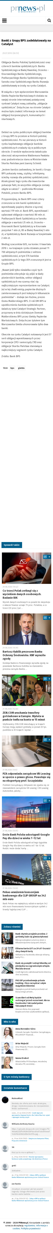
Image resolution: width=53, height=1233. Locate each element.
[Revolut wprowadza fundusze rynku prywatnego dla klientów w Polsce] (5, 1148)
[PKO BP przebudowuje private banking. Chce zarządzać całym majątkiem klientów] (7, 984)
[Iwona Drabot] (7, 1062)
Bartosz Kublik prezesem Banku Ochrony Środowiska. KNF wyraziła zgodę (24, 655)
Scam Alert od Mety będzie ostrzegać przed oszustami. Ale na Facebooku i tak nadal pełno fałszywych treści (32, 1001)
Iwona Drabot (22, 1058)
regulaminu (29, 1225)
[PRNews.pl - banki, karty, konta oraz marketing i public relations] (26, 8)
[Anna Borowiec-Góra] (7, 1033)
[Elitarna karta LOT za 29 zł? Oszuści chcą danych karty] (7, 952)
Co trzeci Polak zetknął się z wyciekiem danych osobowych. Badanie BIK (22, 594)
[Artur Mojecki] (7, 1047)
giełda (21, 368)
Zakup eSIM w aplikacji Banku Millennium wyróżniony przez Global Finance (30, 1176)
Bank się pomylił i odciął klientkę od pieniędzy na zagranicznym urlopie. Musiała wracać (33, 966)
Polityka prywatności (30, 1228)
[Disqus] (26, 417)
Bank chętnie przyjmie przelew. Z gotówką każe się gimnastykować (31, 935)
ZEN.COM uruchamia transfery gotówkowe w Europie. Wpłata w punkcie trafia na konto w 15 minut (24, 716)
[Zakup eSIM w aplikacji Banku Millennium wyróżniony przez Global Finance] (5, 1166)
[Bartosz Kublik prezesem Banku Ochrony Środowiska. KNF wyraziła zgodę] (26, 629)
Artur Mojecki (21, 1043)
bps (12, 368)
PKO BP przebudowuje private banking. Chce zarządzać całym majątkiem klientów (30, 983)
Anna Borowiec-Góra (25, 1029)
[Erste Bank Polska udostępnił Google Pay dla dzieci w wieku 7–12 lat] (26, 812)
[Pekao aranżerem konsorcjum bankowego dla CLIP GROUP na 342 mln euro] (26, 869)
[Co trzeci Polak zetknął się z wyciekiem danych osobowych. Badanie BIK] (26, 568)
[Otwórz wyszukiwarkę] (49, 20)
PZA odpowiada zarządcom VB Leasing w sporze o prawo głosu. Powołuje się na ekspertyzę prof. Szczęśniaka (26, 777)
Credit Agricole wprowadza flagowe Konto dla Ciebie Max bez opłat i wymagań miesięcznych (31, 1115)
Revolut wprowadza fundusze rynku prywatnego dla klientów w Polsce (30, 1158)
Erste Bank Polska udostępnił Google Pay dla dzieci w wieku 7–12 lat (26, 836)
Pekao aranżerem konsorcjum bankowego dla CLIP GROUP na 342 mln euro (24, 896)
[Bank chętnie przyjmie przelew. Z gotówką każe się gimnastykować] (7, 938)
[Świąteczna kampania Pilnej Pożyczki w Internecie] (5, 1125)
